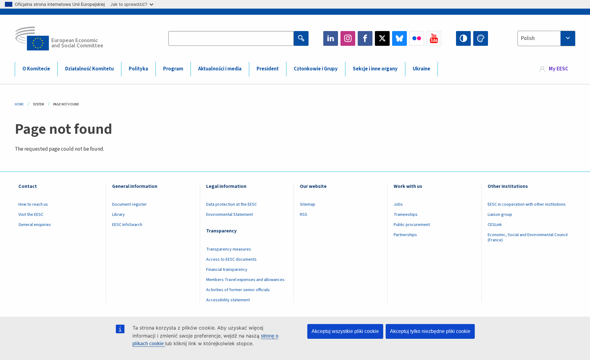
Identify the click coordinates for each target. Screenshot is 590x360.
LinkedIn (330, 38)
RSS (303, 215)
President (268, 69)
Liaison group (500, 215)
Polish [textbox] (528, 38)
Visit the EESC (30, 215)
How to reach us (33, 204)
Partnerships (405, 235)
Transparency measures (228, 249)
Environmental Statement (229, 215)
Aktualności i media (220, 69)
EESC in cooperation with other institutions (527, 204)
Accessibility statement (228, 300)
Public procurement (412, 225)
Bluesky (399, 38)
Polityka (138, 69)
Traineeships (406, 215)
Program (173, 69)
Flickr (416, 38)
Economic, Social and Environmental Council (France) (528, 237)
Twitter (382, 38)
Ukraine (421, 69)
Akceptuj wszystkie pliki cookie (345, 331)
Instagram (347, 38)
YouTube (434, 38)
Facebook (365, 38)
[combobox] (546, 38)
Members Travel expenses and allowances (245, 280)
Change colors (480, 38)
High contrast (463, 38)
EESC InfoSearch (127, 225)
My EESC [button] (558, 69)
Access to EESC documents (231, 259)
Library (118, 215)
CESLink (495, 225)
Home (19, 104)
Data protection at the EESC (231, 204)
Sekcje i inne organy (375, 69)
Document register (129, 204)
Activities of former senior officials (238, 290)
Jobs (398, 204)
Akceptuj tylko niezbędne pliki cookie (430, 331)
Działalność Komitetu (89, 69)
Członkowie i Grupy (316, 69)
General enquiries (34, 225)
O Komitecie (36, 69)
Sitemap (307, 204)
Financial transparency (226, 270)
